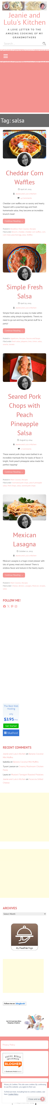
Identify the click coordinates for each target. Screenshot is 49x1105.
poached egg (16, 235)
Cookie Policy (13, 1094)
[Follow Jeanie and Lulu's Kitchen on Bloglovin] (14, 1005)
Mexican (35, 586)
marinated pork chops (20, 483)
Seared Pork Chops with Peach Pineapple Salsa (24, 414)
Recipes (33, 229)
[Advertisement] (24, 88)
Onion (34, 341)
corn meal (6, 235)
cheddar (21, 232)
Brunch (14, 232)
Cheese (15, 586)
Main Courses (24, 229)
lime (30, 341)
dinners (21, 586)
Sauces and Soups (33, 338)
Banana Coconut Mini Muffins (26, 762)
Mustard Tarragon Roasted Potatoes (27, 774)
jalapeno (24, 341)
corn (43, 232)
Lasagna (28, 586)
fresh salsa (16, 341)
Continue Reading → (14, 221)
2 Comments (26, 449)
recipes (42, 586)
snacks (5, 344)
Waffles (30, 235)
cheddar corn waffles (33, 232)
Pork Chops (12, 486)
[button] (5, 56)
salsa (24, 235)
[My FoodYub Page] (24, 950)
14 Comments (26, 198)
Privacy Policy (9, 1045)
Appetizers (14, 338)
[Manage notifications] (42, 1099)
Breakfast (14, 229)
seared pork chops (29, 486)
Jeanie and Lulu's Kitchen (25, 18)
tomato (11, 344)
